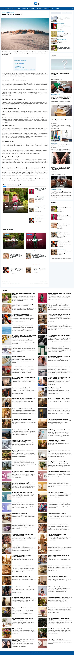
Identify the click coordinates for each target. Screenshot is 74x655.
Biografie (9, 8)
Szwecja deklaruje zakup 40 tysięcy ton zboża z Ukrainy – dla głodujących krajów (64, 34)
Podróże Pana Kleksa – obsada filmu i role (57, 482)
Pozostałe (51, 8)
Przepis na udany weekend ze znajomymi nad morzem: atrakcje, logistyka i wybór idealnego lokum (24, 326)
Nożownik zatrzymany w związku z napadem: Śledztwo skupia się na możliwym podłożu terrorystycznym (61, 168)
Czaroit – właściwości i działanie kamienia (21, 524)
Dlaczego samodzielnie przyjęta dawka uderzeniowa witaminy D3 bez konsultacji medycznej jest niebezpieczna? (24, 336)
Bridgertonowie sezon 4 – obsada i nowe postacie (59, 471)
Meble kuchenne (63, 249)
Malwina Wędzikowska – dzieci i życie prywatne (22, 503)
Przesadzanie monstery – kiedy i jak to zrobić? (58, 628)
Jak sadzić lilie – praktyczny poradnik (56, 440)
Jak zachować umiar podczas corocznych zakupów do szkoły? (15, 205)
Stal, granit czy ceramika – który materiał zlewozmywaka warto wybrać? (21, 441)
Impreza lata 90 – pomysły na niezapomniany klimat (59, 503)
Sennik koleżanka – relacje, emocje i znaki (21, 419)
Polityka (56, 118)
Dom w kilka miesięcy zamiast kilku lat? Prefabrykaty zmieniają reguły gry (21, 388)
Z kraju (59, 94)
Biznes (56, 94)
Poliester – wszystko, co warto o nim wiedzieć (38, 283)
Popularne (57, 12)
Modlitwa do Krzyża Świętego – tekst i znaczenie (59, 398)
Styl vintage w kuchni (62, 41)
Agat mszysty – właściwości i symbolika (57, 513)
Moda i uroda (18, 8)
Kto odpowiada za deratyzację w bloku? (21, 461)
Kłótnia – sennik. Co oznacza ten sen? (20, 429)
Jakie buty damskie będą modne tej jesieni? (57, 325)
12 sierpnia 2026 (35, 272)
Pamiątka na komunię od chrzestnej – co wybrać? (59, 565)
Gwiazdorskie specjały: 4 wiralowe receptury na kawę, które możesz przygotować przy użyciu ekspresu (40, 207)
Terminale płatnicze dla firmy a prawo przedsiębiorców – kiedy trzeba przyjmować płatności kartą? (40, 218)
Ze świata (62, 23)
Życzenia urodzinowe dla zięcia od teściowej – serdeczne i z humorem (58, 525)
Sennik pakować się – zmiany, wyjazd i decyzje (58, 576)
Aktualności (59, 23)
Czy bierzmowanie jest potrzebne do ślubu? (22, 408)
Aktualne (67, 12)
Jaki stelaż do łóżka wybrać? (18, 356)
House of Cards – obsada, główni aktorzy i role (22, 492)
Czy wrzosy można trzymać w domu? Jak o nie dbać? (59, 607)
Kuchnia (64, 39)
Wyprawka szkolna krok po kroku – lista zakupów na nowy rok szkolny (40, 189)
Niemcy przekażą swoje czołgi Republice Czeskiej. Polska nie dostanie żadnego (63, 18)
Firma (13, 8)
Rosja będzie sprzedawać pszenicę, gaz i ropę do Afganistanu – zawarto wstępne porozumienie (64, 26)
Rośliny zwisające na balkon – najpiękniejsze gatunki (60, 597)
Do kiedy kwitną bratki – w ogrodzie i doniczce (22, 628)
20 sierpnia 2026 (38, 201)
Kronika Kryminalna (54, 165)
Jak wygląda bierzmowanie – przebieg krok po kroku (23, 398)
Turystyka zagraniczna (10, 12)
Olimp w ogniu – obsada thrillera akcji (56, 639)
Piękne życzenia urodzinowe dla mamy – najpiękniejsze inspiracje (57, 535)
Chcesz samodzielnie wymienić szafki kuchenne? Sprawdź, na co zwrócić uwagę (39, 269)
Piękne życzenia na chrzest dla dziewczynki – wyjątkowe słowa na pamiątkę (22, 545)
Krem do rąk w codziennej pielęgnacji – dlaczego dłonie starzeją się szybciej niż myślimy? (40, 198)
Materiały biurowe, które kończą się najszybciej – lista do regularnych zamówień (59, 346)
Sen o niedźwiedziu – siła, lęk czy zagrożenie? (58, 419)
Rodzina (33, 8)
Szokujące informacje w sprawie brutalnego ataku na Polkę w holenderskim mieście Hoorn (61, 192)
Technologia (39, 8)
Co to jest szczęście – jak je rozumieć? (56, 492)
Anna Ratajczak (12, 16)
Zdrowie (45, 8)
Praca (28, 8)
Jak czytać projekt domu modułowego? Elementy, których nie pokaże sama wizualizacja (23, 483)
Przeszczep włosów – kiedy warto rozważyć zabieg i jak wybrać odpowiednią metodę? (59, 378)
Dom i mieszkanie (60, 39)
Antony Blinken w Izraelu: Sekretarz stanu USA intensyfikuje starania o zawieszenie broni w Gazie (61, 120)
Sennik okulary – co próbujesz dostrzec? (21, 597)
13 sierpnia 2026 (38, 221)
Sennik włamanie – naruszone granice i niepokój (58, 408)
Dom (3, 8)
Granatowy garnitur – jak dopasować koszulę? (10, 283)
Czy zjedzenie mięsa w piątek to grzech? (21, 576)
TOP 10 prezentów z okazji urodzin (55, 586)
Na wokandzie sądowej (61, 165)
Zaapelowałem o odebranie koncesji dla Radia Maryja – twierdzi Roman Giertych (61, 145)
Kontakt (57, 8)
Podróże (24, 8)
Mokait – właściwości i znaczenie (19, 513)
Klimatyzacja (54, 258)
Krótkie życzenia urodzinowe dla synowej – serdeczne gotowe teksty (57, 545)
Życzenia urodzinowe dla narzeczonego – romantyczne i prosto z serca (21, 556)
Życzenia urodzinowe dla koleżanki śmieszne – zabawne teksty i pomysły (22, 535)
